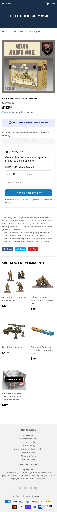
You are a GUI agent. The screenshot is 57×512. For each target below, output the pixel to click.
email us (35, 472)
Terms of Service (29, 459)
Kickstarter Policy (28, 439)
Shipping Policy (28, 456)
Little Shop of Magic (29, 16)
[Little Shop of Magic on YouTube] (35, 488)
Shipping (6, 112)
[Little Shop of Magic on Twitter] (20, 488)
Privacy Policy (28, 445)
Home (5, 31)
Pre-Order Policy (28, 442)
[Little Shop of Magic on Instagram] (30, 488)
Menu (8, 3)
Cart (52, 3)
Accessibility (29, 435)
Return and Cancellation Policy (29, 449)
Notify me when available (28, 193)
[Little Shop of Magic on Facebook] (25, 488)
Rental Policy (28, 452)
